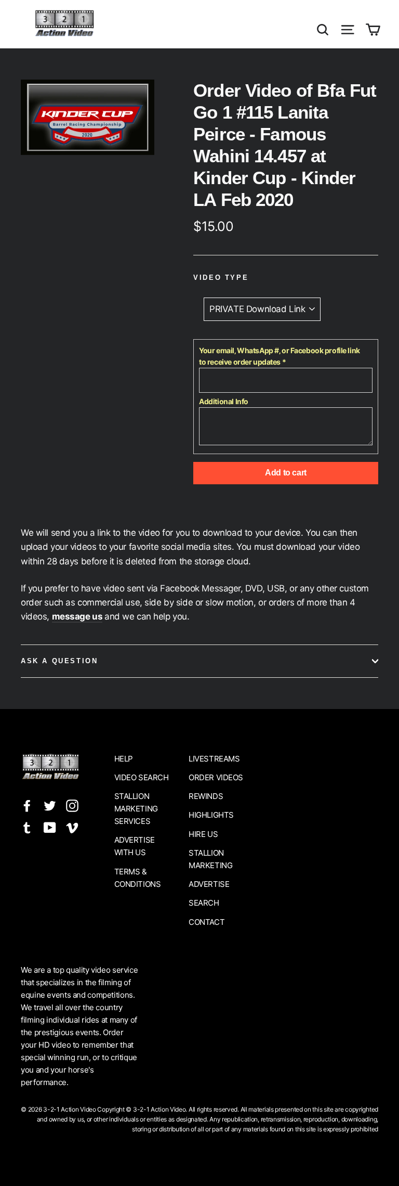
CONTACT (206, 922)
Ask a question (59, 661)
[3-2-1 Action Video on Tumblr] (27, 827)
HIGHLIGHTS (211, 815)
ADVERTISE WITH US (134, 846)
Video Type (220, 277)
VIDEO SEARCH (141, 777)
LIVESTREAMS (214, 759)
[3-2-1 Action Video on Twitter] (50, 805)
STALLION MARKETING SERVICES (136, 808)
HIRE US (203, 834)
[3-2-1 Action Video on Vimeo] (72, 827)
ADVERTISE (209, 884)
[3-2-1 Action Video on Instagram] (72, 805)
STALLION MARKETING (210, 859)
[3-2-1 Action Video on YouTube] (50, 827)
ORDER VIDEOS (216, 777)
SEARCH (204, 903)
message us (77, 616)
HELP (123, 759)
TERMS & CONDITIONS (137, 878)
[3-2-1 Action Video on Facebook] (27, 805)
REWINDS (206, 796)
